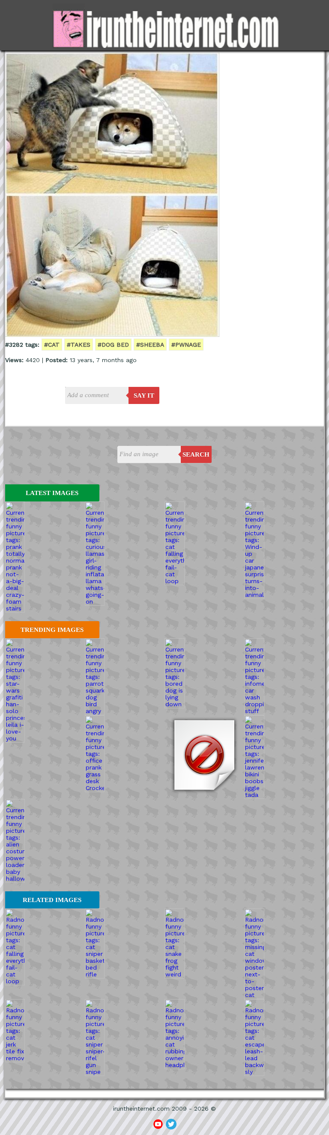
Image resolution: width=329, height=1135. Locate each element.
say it (144, 395)
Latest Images (52, 492)
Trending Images (52, 629)
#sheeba (150, 344)
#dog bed (113, 344)
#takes (78, 344)
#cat (52, 344)
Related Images (52, 899)
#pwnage (186, 344)
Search (195, 454)
